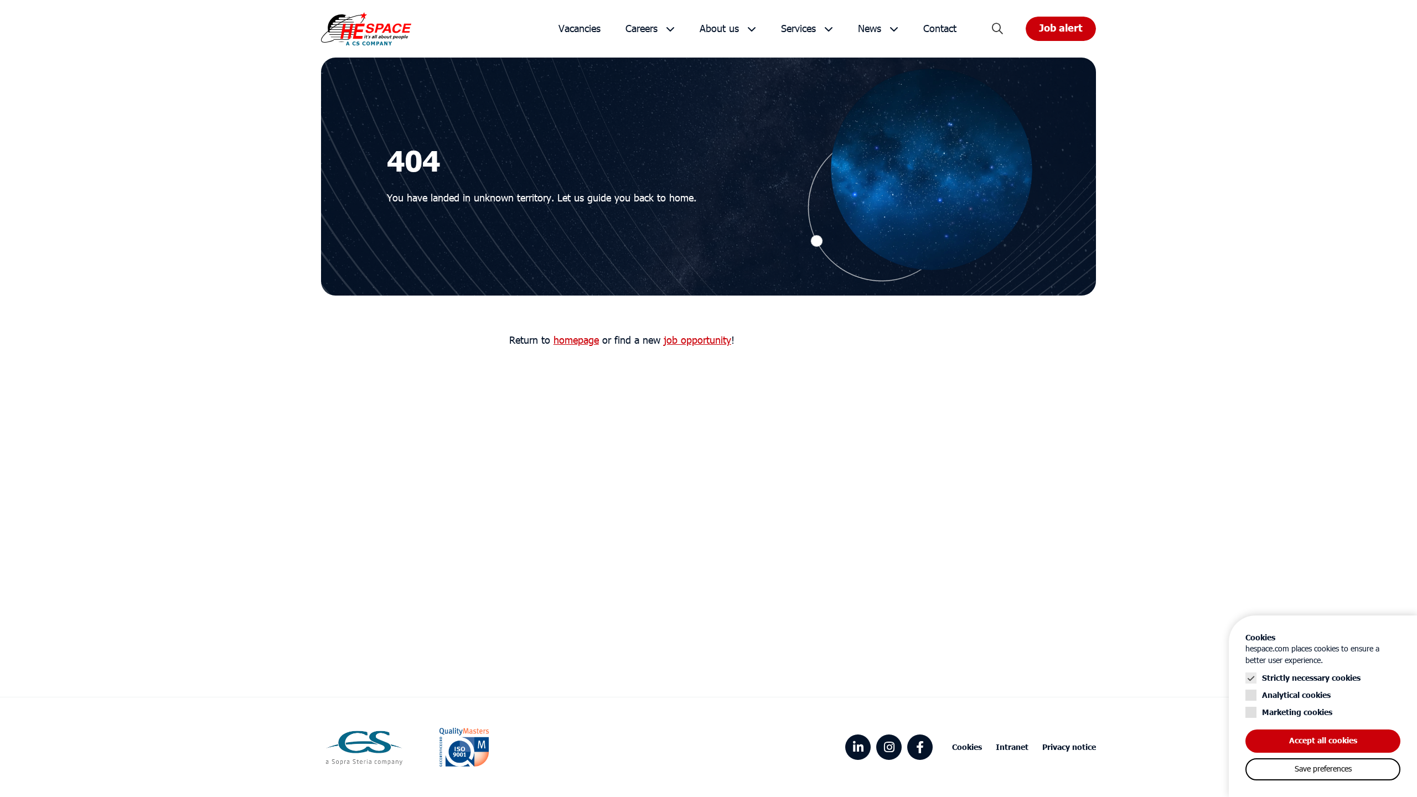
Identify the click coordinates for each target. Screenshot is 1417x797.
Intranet (1012, 747)
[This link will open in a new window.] (858, 747)
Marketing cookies (1297, 712)
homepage (576, 340)
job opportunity (697, 340)
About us (719, 29)
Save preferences (1323, 769)
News (869, 29)
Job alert (1060, 28)
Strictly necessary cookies (1311, 678)
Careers (641, 29)
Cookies (967, 747)
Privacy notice (1069, 747)
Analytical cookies (1296, 695)
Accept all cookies (1323, 741)
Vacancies (579, 29)
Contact (939, 29)
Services (798, 29)
